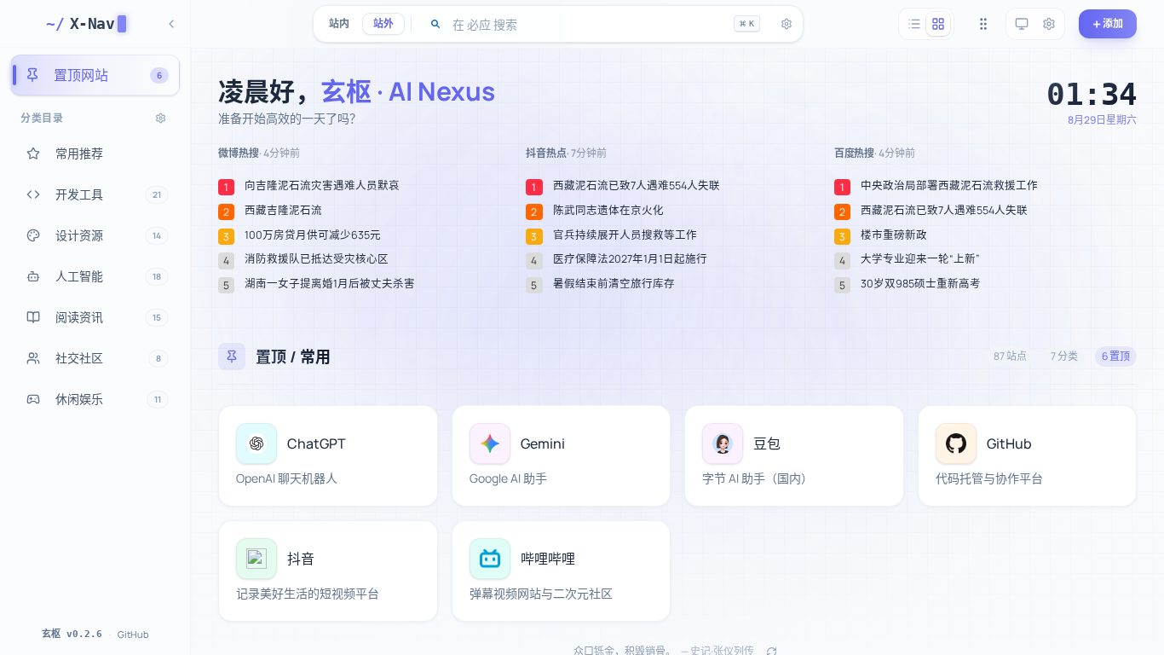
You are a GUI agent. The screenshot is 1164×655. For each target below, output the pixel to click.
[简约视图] (914, 24)
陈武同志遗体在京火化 (608, 210)
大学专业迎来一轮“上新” (920, 259)
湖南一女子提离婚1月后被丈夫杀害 (330, 284)
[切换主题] (1022, 24)
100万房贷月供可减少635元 (313, 235)
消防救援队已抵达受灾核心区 (317, 259)
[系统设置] (1049, 24)
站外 (383, 23)
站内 (339, 23)
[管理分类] (161, 118)
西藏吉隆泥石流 (283, 210)
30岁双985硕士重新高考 (921, 284)
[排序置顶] (983, 24)
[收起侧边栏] (171, 24)
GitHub (133, 634)
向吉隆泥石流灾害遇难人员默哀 (322, 186)
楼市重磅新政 (894, 235)
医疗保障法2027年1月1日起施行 (630, 259)
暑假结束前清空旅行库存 (614, 284)
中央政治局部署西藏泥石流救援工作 (949, 186)
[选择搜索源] (435, 24)
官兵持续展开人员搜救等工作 (625, 235)
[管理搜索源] (786, 24)
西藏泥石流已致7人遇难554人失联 (636, 186)
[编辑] (415, 428)
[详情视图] (938, 24)
